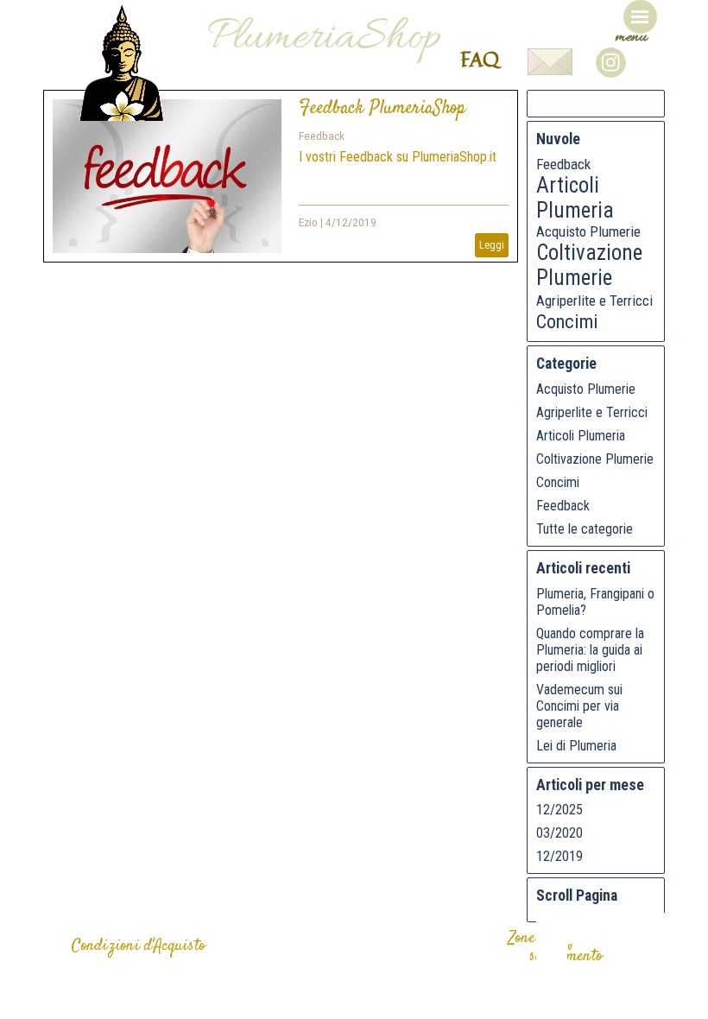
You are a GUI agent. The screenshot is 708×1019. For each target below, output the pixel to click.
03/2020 (559, 833)
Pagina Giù (613, 928)
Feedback (322, 136)
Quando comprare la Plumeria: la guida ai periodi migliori (590, 649)
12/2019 (559, 856)
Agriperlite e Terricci (594, 300)
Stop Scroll (551, 959)
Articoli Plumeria (575, 198)
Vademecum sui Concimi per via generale (579, 706)
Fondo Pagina (645, 928)
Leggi (491, 245)
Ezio (308, 222)
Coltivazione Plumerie (589, 265)
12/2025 (559, 809)
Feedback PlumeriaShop (382, 108)
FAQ (479, 58)
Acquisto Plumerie (588, 231)
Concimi (567, 321)
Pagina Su (582, 928)
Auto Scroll (676, 928)
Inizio (551, 928)
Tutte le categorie (584, 529)
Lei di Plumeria (576, 745)
